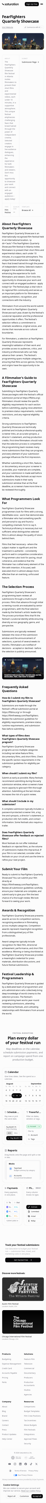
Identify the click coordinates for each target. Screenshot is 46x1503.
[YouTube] (9, 1464)
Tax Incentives (30, 1420)
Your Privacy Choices (25, 1475)
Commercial (29, 1368)
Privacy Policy (33, 1471)
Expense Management (11, 1364)
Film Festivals (29, 1429)
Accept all (37, 1496)
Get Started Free (21, 1260)
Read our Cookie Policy (30, 1491)
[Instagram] (15, 1464)
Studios (27, 1390)
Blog (4, 1411)
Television (28, 1364)
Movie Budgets (30, 1425)
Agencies (28, 1394)
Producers (28, 1377)
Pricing (5, 1377)
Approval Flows (30, 1439)
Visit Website (7, 27)
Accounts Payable (9, 1373)
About (4, 1406)
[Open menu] (41, 4)
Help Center (7, 1439)
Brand (4, 1416)
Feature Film (29, 1359)
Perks (4, 1382)
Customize (24, 1496)
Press (4, 1429)
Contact (5, 1425)
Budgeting (6, 1359)
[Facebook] (25, 1464)
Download (37, 676)
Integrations (29, 1434)
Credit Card (7, 1368)
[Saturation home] (10, 4)
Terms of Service (20, 1471)
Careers (5, 1420)
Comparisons (29, 1406)
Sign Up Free (31, 4)
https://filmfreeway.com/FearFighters (20, 715)
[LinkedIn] (20, 1464)
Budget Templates (32, 1411)
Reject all (11, 1496)
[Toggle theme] (10, 1470)
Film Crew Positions (32, 1416)
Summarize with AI (33, 27)
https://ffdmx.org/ (31, 397)
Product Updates (9, 1434)
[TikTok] (31, 1464)
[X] (36, 1464)
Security (27, 1443)
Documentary (30, 1373)
